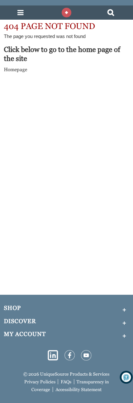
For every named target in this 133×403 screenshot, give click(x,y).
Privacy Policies (40, 381)
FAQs (66, 381)
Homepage (15, 69)
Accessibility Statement (79, 389)
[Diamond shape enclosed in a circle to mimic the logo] (66, 12)
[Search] (110, 12)
